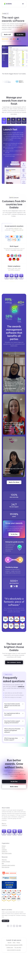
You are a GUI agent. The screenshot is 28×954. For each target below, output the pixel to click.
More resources (5, 867)
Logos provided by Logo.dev (14, 950)
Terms (14, 942)
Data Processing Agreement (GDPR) (13, 945)
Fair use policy (17, 947)
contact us (21, 686)
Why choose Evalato (7, 853)
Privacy (18, 942)
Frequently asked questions (8, 865)
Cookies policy (9, 947)
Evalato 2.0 (4, 851)
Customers (4, 849)
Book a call (5, 921)
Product (4, 846)
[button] (23, 4)
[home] (7, 4)
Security (9, 942)
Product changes (6, 861)
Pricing (3, 848)
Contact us (4, 825)
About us (4, 823)
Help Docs (4, 859)
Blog (3, 863)
